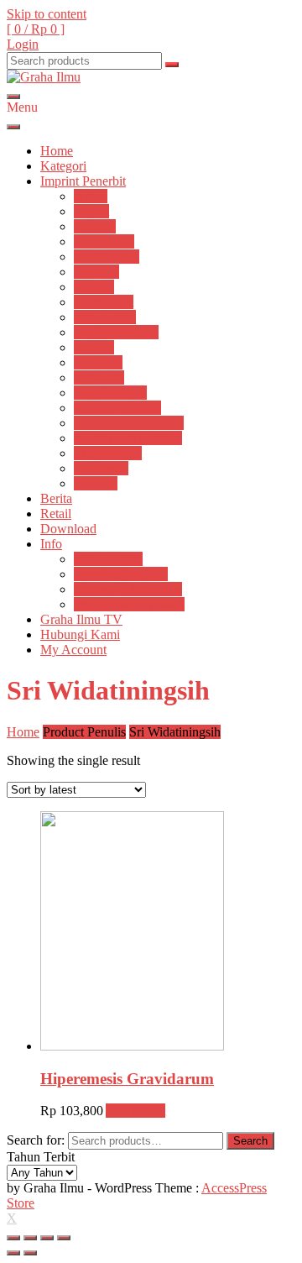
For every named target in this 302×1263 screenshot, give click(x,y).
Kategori (63, 166)
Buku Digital (108, 559)
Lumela (94, 287)
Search (250, 1141)
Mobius (94, 347)
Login (23, 44)
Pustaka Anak (110, 392)
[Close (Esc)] (13, 1237)
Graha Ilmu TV (81, 619)
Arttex (90, 196)
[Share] (30, 1237)
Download (68, 528)
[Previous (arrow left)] (13, 1252)
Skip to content (46, 14)
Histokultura (106, 256)
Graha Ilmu (104, 241)
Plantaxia (98, 362)
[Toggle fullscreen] (47, 1237)
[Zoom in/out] (63, 1237)
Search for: (36, 1140)
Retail (55, 513)
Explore (95, 226)
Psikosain (99, 377)
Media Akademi (116, 332)
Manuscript (103, 302)
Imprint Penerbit (83, 181)
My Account (73, 649)
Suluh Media (108, 453)
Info (51, 544)
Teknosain (101, 468)
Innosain (96, 272)
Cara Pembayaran (121, 574)
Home (56, 151)
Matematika (105, 317)
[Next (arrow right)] (30, 1252)
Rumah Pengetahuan (129, 423)
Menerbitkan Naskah (129, 604)
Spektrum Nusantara (128, 438)
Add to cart (135, 1110)
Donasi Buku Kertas (128, 589)
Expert (91, 211)
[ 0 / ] (36, 29)
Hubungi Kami (80, 634)
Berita (56, 498)
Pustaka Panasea (117, 408)
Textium (95, 483)
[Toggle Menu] (13, 126)
